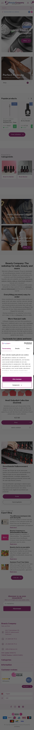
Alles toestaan (17, 379)
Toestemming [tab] (6, 348)
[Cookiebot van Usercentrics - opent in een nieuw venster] (24, 343)
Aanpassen (15, 385)
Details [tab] (17, 348)
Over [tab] (27, 348)
